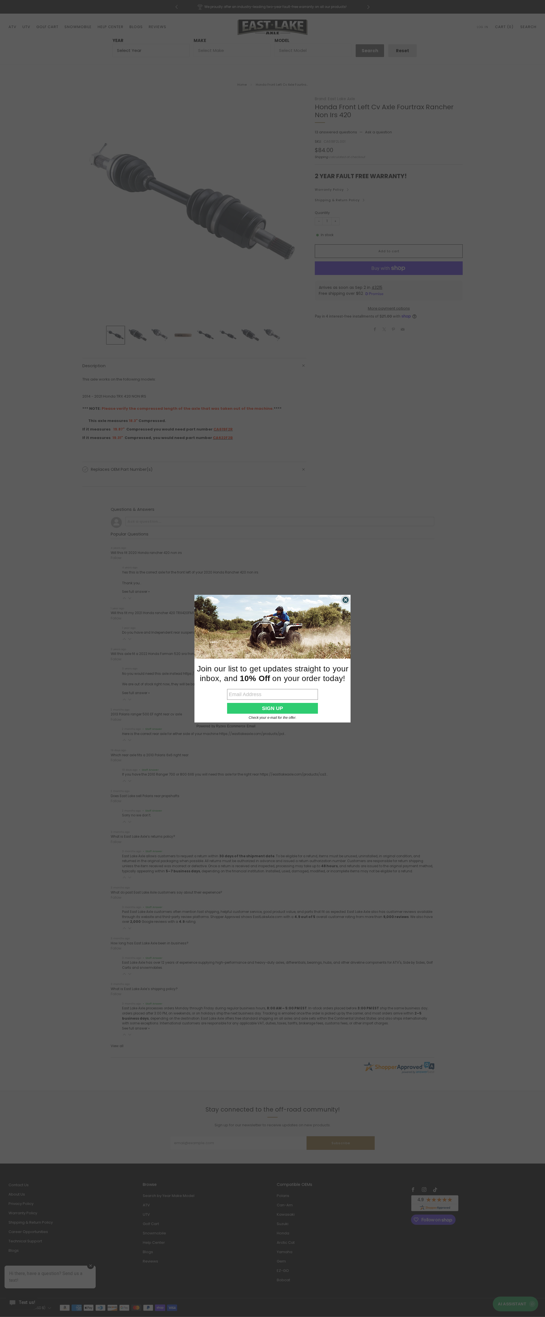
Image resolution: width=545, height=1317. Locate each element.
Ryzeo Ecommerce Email (235, 726)
